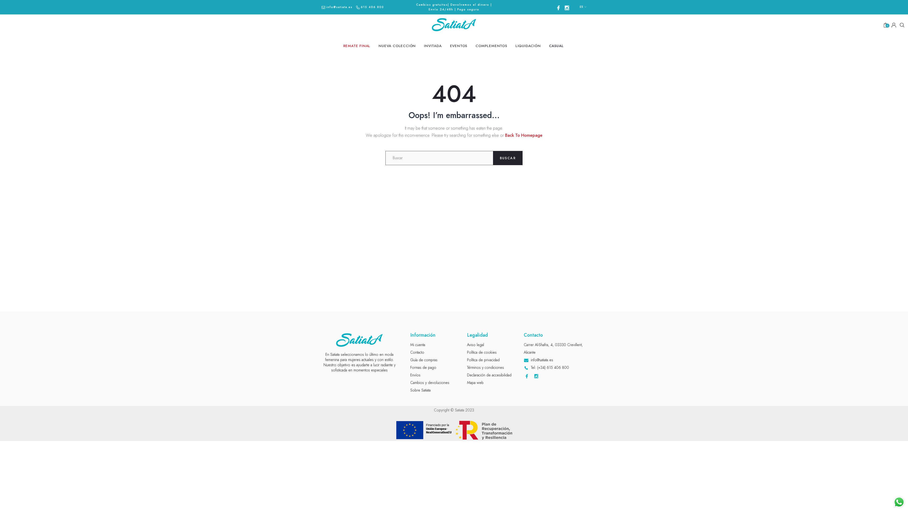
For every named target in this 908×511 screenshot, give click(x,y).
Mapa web (475, 382)
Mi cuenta (417, 345)
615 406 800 (372, 7)
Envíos (415, 375)
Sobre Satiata (420, 390)
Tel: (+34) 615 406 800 (550, 367)
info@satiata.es (339, 7)
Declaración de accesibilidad (489, 375)
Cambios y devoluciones (429, 382)
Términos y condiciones (485, 367)
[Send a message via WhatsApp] (899, 502)
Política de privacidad (483, 360)
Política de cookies (482, 352)
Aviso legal (475, 345)
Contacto (417, 352)
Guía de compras (423, 360)
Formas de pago (423, 367)
